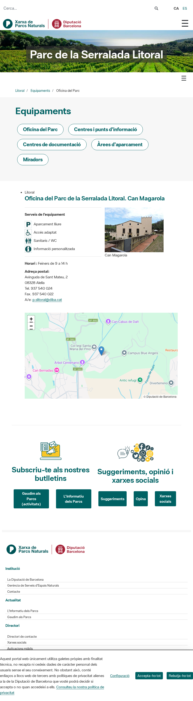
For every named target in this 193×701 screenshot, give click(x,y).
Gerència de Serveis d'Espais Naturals (33, 585)
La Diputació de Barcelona (25, 580)
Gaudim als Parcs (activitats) (31, 498)
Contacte (13, 592)
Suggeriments (113, 498)
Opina (141, 498)
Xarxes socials (165, 499)
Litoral (19, 91)
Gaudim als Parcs (19, 617)
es (185, 8)
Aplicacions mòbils (20, 649)
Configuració (119, 675)
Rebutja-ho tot (180, 675)
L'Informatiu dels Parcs (74, 499)
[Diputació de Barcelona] (45, 549)
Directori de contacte (22, 637)
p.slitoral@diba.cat (47, 299)
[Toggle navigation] (185, 23)
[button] (101, 351)
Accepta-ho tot (149, 675)
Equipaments (40, 91)
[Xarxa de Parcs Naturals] (42, 24)
